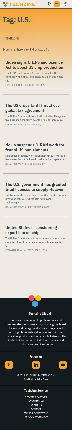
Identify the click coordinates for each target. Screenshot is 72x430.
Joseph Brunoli (14, 85)
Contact (36, 409)
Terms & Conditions (36, 413)
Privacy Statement (36, 417)
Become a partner (36, 397)
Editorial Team (13, 250)
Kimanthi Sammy (14, 124)
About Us (36, 405)
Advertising (36, 401)
